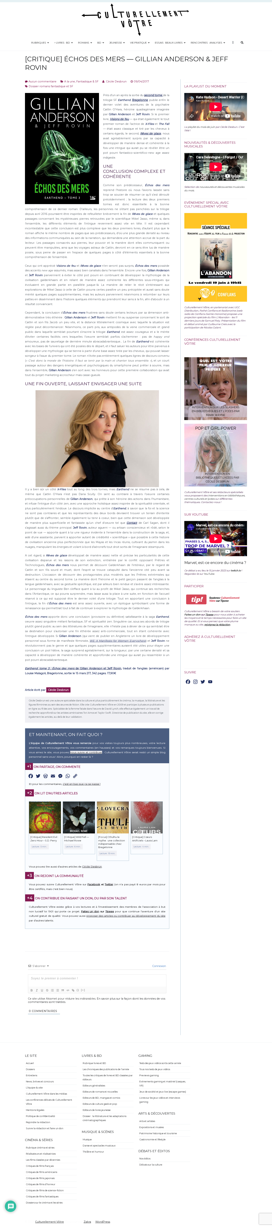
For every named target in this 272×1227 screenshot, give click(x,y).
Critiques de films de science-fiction (45, 1190)
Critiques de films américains (41, 1172)
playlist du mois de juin (201, 126)
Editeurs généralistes (94, 1085)
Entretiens (31, 1075)
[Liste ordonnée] (52, 990)
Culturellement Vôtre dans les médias (46, 1093)
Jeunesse (115, 42)
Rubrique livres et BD (94, 1063)
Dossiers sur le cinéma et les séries (44, 1202)
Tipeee (109, 911)
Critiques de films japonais (40, 1178)
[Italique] (36, 990)
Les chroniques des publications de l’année (106, 1069)
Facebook (93, 884)
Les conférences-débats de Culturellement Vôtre (49, 1101)
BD (99, 42)
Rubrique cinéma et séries (40, 1147)
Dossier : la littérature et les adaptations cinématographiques (104, 1118)
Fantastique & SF (87, 81)
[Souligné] (42, 990)
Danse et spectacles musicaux (99, 1145)
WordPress (102, 1221)
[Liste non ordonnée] (57, 990)
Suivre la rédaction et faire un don (44, 1128)
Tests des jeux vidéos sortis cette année (160, 1063)
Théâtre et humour (93, 1151)
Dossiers (30, 1069)
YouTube (209, 573)
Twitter (109, 884)
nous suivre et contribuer (86, 752)
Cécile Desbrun (116, 81)
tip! (196, 599)
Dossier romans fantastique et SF (51, 86)
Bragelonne (140, 100)
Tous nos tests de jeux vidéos (154, 1069)
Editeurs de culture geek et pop (100, 1104)
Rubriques (38, 42)
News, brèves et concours (40, 1081)
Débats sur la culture (150, 1164)
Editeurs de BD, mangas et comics (101, 1097)
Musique (87, 1139)
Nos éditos (144, 1158)
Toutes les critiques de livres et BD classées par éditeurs (108, 1077)
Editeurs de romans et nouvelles (100, 1091)
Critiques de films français (40, 1166)
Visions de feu (119, 119)
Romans (83, 42)
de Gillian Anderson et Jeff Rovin (73, 668)
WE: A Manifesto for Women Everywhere (118, 640)
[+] (83, 990)
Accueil (30, 1063)
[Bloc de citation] (62, 990)
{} (78, 990)
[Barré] (47, 990)
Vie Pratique (138, 42)
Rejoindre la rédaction (38, 1122)
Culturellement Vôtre (49, 1221)
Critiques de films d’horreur (40, 1184)
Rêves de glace (150, 133)
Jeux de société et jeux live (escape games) (162, 1091)
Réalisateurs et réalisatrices (41, 1153)
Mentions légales (35, 1110)
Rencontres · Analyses (206, 42)
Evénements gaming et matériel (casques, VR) (162, 1083)
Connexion (159, 966)
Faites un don (90, 911)
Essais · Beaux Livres (169, 42)
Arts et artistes (147, 1121)
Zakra (87, 1221)
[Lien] (73, 990)
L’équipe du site (34, 1087)
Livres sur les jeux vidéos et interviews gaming (159, 1099)
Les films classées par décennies (43, 1159)
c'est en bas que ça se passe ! (81, 784)
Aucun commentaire (42, 81)
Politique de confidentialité (40, 1116)
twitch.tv (236, 570)
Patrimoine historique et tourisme (158, 1133)
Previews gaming (149, 1075)
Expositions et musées (151, 1127)
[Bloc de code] (67, 990)
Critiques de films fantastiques (42, 1196)
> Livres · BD (62, 42)
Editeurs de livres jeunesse (97, 1110)
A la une (69, 81)
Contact (132, 523)
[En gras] (31, 990)
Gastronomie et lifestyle (152, 1139)
